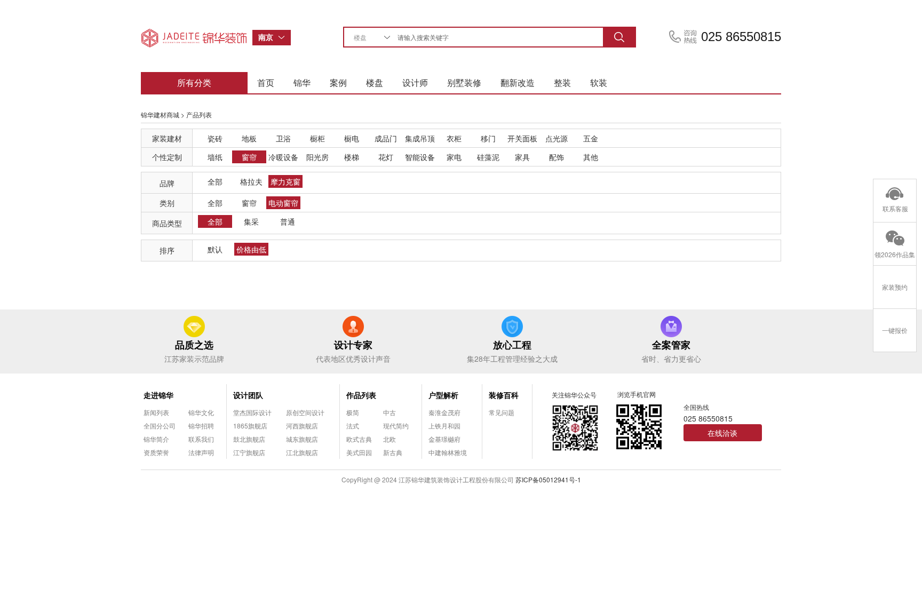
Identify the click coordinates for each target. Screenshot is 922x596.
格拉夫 (251, 181)
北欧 (389, 438)
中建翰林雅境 (447, 452)
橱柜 (317, 138)
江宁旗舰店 (249, 452)
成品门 (386, 138)
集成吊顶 (420, 138)
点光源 (556, 138)
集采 (251, 221)
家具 (522, 157)
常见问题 (501, 412)
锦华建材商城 (160, 114)
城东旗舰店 (302, 438)
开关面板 (522, 138)
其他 (590, 157)
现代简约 (396, 425)
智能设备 (420, 157)
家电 (454, 157)
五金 (590, 138)
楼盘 (374, 82)
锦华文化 (201, 412)
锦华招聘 (201, 425)
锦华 (302, 82)
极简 (352, 412)
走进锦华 (158, 395)
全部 (215, 181)
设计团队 (248, 395)
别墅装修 (464, 82)
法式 (352, 425)
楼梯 (351, 157)
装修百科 (504, 395)
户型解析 (443, 395)
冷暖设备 (283, 157)
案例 (338, 82)
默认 (215, 249)
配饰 (556, 157)
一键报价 (895, 330)
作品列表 (361, 395)
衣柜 (454, 138)
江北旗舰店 (302, 452)
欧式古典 (359, 438)
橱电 (351, 138)
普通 (287, 221)
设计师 (415, 82)
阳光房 (317, 157)
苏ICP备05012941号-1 (548, 479)
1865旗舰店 (250, 425)
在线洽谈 (722, 432)
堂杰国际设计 (252, 412)
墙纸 (215, 157)
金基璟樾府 (444, 438)
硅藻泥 (488, 157)
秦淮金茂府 (444, 412)
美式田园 (359, 452)
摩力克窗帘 (285, 182)
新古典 (392, 452)
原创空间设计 (305, 412)
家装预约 (895, 286)
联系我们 (201, 438)
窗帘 (249, 157)
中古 (389, 412)
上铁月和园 (444, 425)
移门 (488, 138)
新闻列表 (156, 412)
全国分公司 (160, 425)
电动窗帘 (283, 202)
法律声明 (201, 452)
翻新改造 (517, 82)
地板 (249, 138)
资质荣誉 (156, 452)
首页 (265, 82)
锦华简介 (156, 438)
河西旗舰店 (302, 425)
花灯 (385, 157)
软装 (598, 82)
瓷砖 (215, 138)
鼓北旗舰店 (249, 438)
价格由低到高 (251, 250)
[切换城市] (284, 37)
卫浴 (283, 138)
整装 (562, 82)
